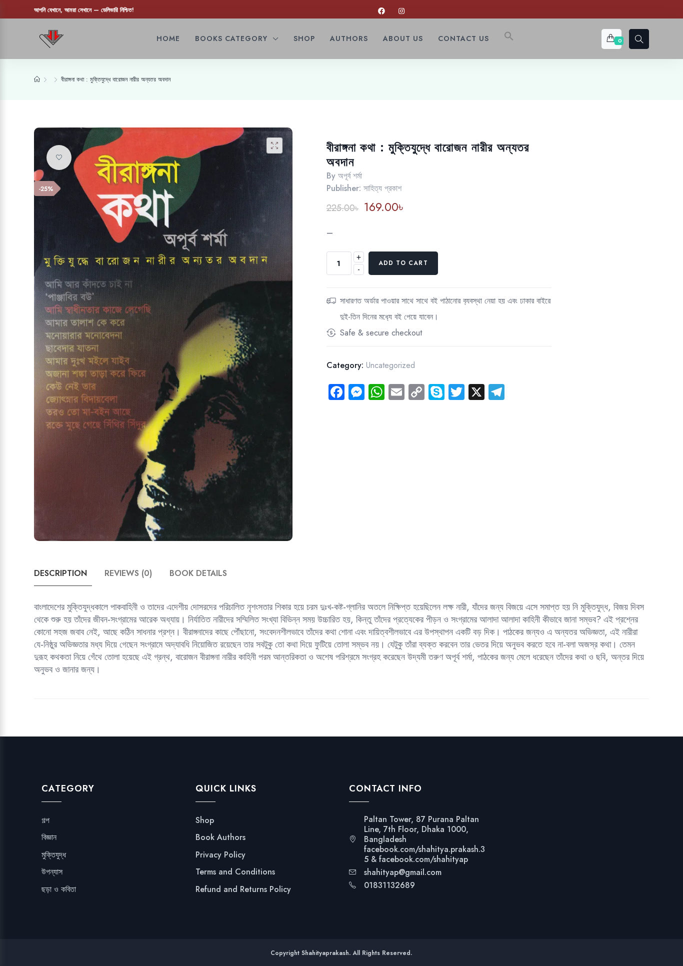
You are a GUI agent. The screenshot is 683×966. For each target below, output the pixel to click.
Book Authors (221, 837)
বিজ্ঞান (49, 837)
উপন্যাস (52, 872)
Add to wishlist (59, 157)
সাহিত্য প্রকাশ (383, 188)
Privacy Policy (221, 855)
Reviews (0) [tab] (128, 573)
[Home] (37, 79)
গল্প (46, 820)
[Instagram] (402, 11)
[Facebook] (381, 11)
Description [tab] (60, 573)
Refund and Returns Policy (243, 889)
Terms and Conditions (235, 872)
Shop (205, 820)
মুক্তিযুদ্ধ (54, 855)
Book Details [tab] (198, 573)
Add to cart (403, 263)
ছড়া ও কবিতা (59, 889)
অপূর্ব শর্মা (350, 176)
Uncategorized (390, 365)
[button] (509, 38)
